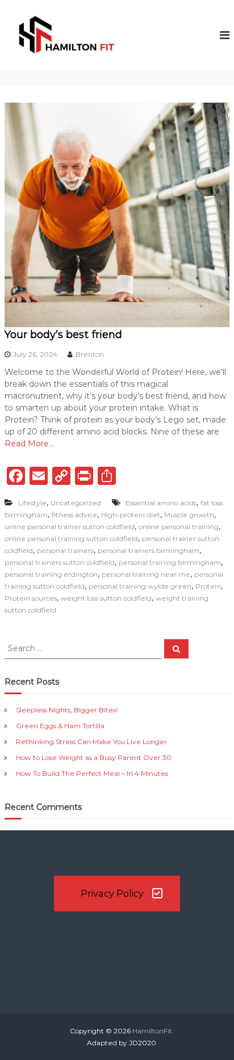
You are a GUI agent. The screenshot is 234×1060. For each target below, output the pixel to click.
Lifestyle (32, 503)
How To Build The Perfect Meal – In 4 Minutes (92, 773)
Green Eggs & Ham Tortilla (60, 725)
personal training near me (146, 574)
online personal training (179, 526)
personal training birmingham (170, 562)
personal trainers (65, 550)
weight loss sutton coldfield (106, 598)
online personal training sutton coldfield (71, 538)
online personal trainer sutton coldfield (70, 526)
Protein (208, 586)
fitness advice (74, 514)
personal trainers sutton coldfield (60, 562)
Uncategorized (76, 503)
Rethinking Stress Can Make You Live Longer (91, 741)
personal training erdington (51, 574)
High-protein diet (130, 514)
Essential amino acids (161, 503)
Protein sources (31, 598)
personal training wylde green (140, 586)
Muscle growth (189, 514)
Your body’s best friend (63, 334)
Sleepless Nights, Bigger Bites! (67, 710)
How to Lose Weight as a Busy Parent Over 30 (94, 757)
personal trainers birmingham (148, 550)
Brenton (90, 354)
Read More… (29, 443)
